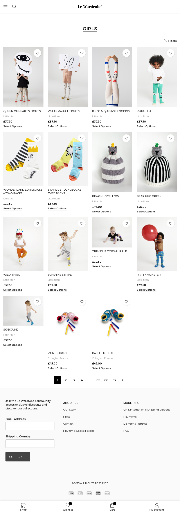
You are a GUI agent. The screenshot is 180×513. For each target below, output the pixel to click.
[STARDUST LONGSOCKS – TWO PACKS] (68, 159)
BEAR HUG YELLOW (105, 196)
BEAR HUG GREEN (149, 196)
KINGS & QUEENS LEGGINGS (111, 111)
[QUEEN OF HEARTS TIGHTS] (23, 77)
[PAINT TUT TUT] (112, 322)
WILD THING (11, 274)
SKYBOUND (10, 329)
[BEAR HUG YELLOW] (112, 162)
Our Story (69, 409)
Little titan (9, 116)
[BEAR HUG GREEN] (157, 162)
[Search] (14, 6)
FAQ (126, 430)
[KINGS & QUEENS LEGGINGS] (112, 77)
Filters (172, 41)
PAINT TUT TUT (103, 353)
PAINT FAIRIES (57, 353)
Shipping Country (18, 436)
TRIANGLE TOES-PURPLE (109, 251)
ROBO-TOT (145, 111)
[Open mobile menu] (5, 6)
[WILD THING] (23, 244)
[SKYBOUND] (23, 311)
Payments (130, 416)
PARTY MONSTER (149, 274)
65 (98, 380)
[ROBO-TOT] (157, 77)
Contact (68, 423)
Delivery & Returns (135, 423)
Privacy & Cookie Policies (78, 430)
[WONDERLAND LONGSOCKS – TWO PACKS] (23, 159)
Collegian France (58, 358)
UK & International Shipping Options (146, 409)
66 (106, 380)
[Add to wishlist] (37, 53)
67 (114, 380)
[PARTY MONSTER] (157, 244)
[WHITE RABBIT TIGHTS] (68, 77)
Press (66, 416)
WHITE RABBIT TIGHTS (63, 111)
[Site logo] (90, 6)
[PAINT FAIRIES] (68, 322)
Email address (15, 419)
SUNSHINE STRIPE (60, 274)
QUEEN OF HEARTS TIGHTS (22, 111)
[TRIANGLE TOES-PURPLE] (112, 232)
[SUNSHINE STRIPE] (68, 244)
